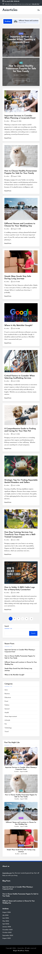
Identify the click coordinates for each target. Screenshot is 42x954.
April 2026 (5, 924)
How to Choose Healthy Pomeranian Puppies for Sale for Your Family (21, 69)
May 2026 (5, 921)
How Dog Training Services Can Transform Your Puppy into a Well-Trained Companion (20, 534)
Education (8, 697)
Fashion (7, 705)
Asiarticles (9, 10)
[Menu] (39, 10)
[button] (21, 51)
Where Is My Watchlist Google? (18, 325)
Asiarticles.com (7, 873)
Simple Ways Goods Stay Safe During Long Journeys (18, 669)
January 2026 (6, 926)
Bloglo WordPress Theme (21, 950)
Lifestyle (7, 720)
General (7, 709)
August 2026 (6, 912)
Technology (8, 728)
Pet (21, 62)
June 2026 (5, 918)
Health (7, 712)
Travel (6, 731)
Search (7, 626)
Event (21, 33)
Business (7, 693)
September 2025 (7, 935)
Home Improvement (11, 716)
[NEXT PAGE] (31, 618)
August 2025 (6, 938)
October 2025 (7, 932)
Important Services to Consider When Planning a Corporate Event (21, 39)
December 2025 (7, 929)
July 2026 (5, 915)
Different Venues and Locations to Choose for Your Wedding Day (21, 663)
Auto (6, 690)
